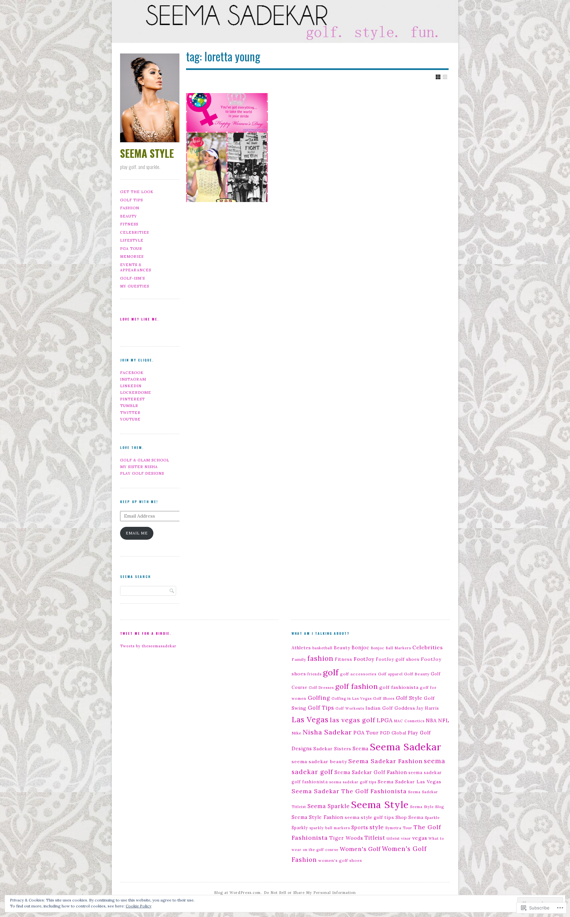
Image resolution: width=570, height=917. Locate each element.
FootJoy (364, 659)
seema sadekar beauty (319, 761)
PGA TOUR (131, 248)
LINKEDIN (131, 386)
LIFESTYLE (131, 240)
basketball (322, 648)
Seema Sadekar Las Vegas (409, 782)
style (376, 827)
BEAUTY (128, 216)
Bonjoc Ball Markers (391, 648)
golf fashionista (399, 687)
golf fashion (356, 686)
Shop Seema (410, 817)
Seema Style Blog (427, 806)
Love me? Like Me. (139, 319)
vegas (419, 838)
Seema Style (380, 804)
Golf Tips (321, 707)
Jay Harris (428, 708)
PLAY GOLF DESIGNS (142, 473)
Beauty (342, 648)
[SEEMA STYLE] (285, 23)
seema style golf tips (369, 817)
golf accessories (358, 673)
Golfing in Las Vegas (352, 698)
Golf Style (409, 698)
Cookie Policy (138, 905)
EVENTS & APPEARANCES (135, 267)
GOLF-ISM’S (132, 278)
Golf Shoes (384, 698)
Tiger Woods (346, 838)
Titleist (374, 837)
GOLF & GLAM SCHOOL (144, 460)
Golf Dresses (321, 687)
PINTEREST (132, 399)
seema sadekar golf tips (352, 782)
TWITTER (130, 412)
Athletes (301, 648)
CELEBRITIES (134, 232)
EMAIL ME (137, 533)
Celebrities (427, 647)
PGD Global (393, 732)
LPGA (385, 720)
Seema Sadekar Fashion (385, 761)
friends (314, 674)
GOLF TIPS (131, 200)
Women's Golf (360, 849)
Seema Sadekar (405, 746)
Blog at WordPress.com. (238, 892)
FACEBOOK (131, 372)
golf (331, 672)
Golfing (319, 697)
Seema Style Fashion (317, 817)
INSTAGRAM (133, 379)
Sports (359, 827)
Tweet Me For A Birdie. (145, 633)
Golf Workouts (349, 708)
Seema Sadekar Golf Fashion (370, 772)
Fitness (343, 659)
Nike (296, 732)
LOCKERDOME (135, 392)
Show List (445, 77)
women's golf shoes (340, 860)
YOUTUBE (130, 419)
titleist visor (399, 838)
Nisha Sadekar (327, 732)
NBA (431, 721)
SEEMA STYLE (147, 153)
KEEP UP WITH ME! (139, 501)
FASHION (129, 208)
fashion (320, 658)
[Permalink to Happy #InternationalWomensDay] (227, 147)
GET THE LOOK (136, 191)
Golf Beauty (416, 673)
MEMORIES (131, 256)
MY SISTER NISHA (139, 466)
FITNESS (129, 224)
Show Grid (438, 77)
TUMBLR (129, 405)
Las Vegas (310, 719)
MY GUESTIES (134, 286)
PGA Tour (366, 733)
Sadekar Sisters (332, 749)
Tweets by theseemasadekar (148, 646)
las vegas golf (352, 720)
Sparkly (300, 827)
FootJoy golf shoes (398, 659)
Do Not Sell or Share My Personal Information (310, 892)
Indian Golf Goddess (390, 708)
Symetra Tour (398, 828)
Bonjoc (360, 648)
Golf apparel (390, 674)
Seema (360, 748)
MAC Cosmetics (409, 721)
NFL (443, 720)
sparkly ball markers (329, 828)
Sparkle (432, 817)
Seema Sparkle (328, 805)
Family (299, 659)
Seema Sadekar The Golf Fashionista (349, 791)
